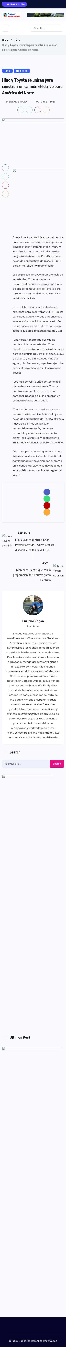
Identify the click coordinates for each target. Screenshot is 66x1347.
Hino (17, 40)
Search (57, 763)
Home (5, 40)
